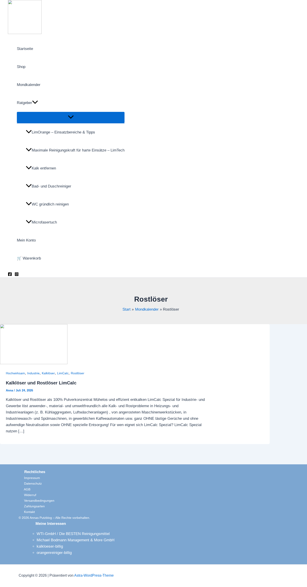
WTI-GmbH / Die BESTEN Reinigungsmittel (73, 534)
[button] (35, 103)
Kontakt (27, 512)
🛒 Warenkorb (29, 258)
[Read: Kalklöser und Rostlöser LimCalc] (33, 363)
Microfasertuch (44, 222)
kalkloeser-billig (50, 546)
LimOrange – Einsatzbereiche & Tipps (63, 132)
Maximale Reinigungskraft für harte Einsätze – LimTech (78, 150)
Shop (21, 67)
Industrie (33, 373)
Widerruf (27, 495)
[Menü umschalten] (71, 117)
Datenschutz (30, 483)
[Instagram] (17, 275)
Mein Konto (26, 240)
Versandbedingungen (36, 500)
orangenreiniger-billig (54, 553)
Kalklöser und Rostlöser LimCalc (41, 382)
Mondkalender (28, 85)
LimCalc (63, 373)
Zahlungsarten (32, 506)
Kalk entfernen (44, 168)
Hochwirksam (15, 373)
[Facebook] (10, 275)
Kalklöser (48, 373)
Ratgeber (24, 103)
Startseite (25, 49)
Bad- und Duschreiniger (51, 186)
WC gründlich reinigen (50, 204)
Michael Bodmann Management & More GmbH (75, 540)
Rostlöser (77, 373)
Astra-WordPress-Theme (94, 575)
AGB (24, 489)
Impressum (29, 478)
